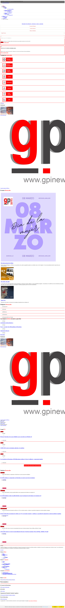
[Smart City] (7, 292)
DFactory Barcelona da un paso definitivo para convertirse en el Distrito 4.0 (16, 436)
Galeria (5, 17)
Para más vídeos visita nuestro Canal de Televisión (32, 465)
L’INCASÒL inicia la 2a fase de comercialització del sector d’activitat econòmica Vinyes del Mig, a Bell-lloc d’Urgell (24, 531)
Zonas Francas (6, 14)
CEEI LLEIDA (11, 9)
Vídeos (5, 17)
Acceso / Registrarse (5, 2)
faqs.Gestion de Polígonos (33, 600)
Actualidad (4, 479)
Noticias (3, 16)
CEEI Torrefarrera (3, 425)
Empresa (3, 6)
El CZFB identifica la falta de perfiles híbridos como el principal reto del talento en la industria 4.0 (20, 495)
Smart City (3, 300)
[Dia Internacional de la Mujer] (28, 227)
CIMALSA (10, 11)
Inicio (3, 5)
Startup (5, 7)
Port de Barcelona (3, 115)
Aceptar (55, 606)
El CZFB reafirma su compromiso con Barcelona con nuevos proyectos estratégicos (17, 477)
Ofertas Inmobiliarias (33, 30)
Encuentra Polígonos (33, 26)
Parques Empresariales (8, 10)
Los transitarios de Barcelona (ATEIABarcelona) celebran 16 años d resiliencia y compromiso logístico (21, 459)
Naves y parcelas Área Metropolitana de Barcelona (11, 326)
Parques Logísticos (7, 10)
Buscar (2, 42)
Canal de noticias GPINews (4, 188)
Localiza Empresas (33, 28)
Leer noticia (4, 488)
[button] (32, 23)
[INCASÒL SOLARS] (7, 273)
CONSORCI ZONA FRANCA (6, 322)
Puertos (5, 13)
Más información (45, 606)
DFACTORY (2, 423)
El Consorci (4, 497)
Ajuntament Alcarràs (4, 330)
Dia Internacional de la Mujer (7, 263)
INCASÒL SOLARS (5, 281)
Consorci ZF (11, 15)
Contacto (3, 18)
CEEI (5, 8)
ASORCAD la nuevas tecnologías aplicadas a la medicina (12, 448)
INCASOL (2, 334)
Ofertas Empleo (4, 16)
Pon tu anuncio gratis (4, 52)
